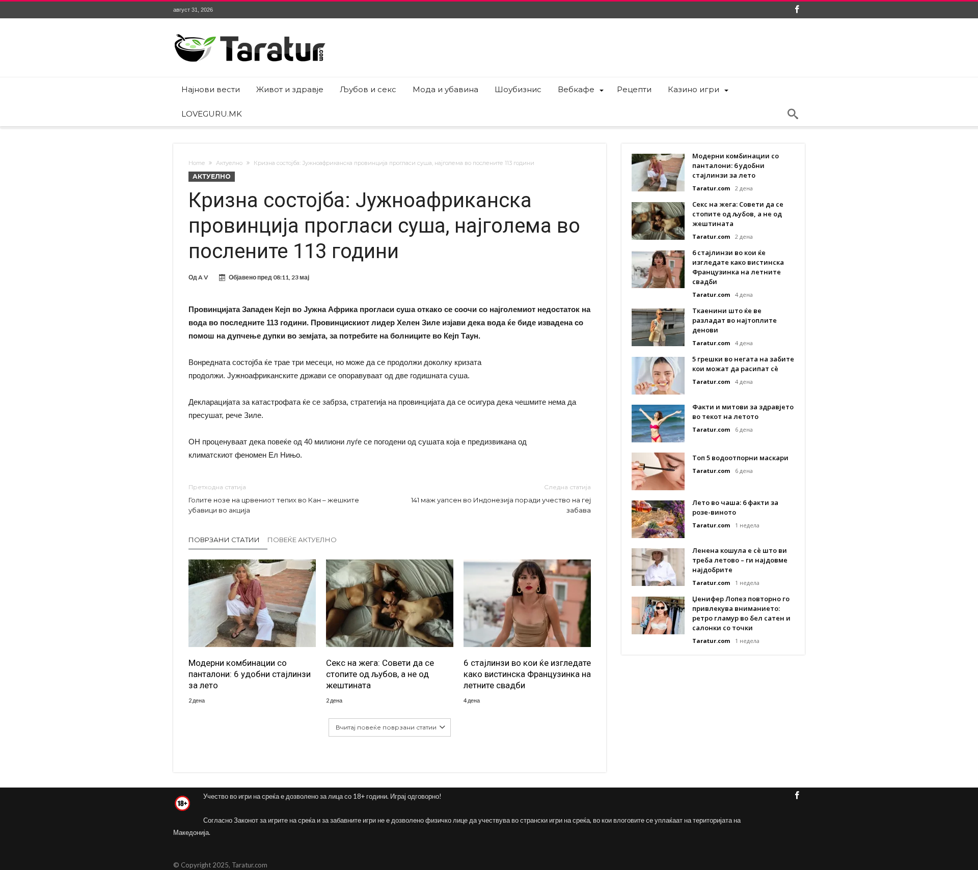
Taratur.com (711, 188)
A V (203, 277)
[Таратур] (249, 33)
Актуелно (229, 162)
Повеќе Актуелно (302, 540)
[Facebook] (797, 10)
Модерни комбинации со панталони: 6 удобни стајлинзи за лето (249, 674)
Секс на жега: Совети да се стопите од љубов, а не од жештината (380, 674)
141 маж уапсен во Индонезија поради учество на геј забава (501, 498)
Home (196, 162)
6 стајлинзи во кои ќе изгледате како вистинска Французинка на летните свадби (527, 674)
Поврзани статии (224, 540)
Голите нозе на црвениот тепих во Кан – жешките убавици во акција (273, 498)
